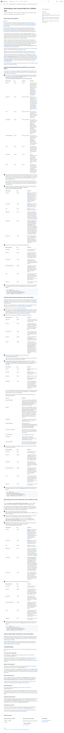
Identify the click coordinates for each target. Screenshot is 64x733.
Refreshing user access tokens (30, 52)
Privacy (14, 729)
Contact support (45, 721)
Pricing (20, 729)
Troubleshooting (8, 647)
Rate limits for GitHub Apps (20, 49)
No (10, 720)
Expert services (24, 729)
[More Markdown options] (50, 9)
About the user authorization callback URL (33, 108)
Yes (6, 720)
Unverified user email (9, 705)
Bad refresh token (8, 685)
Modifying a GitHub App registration (25, 306)
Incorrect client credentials (10, 653)
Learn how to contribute (26, 724)
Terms (12, 729)
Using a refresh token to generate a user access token (18, 634)
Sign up (61, 1)
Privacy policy (6, 722)
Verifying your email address (22, 711)
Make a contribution (28, 723)
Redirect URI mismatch (9, 664)
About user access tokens (11, 18)
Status (17, 729)
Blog (28, 729)
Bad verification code (9, 675)
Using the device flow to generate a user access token (18, 297)
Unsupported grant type (9, 696)
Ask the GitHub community (47, 720)
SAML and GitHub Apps (15, 31)
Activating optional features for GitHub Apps (12, 643)
